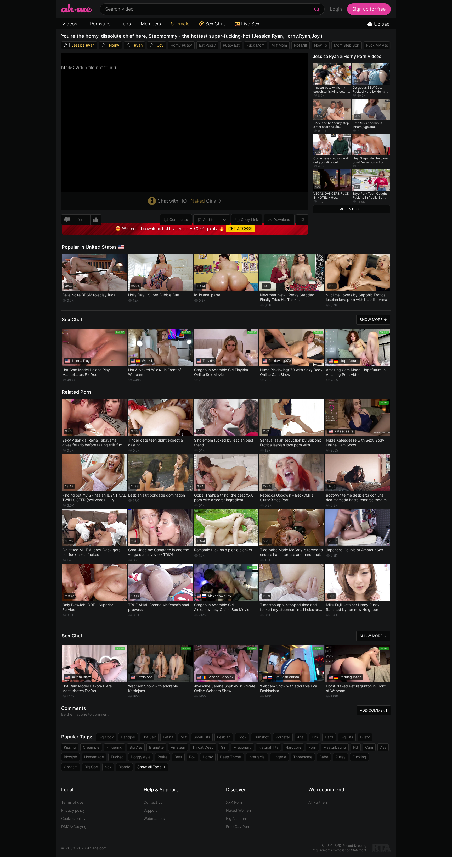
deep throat (230, 757)
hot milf (300, 45)
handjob (128, 737)
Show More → (373, 319)
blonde (124, 767)
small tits (202, 737)
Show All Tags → (151, 767)
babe (323, 757)
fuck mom (255, 45)
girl (223, 747)
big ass (135, 747)
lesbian (223, 737)
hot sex (149, 737)
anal (300, 737)
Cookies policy (73, 818)
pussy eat (231, 45)
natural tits (268, 747)
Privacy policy (73, 810)
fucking (359, 757)
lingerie (279, 757)
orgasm (70, 767)
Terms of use (72, 802)
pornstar (283, 737)
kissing (70, 747)
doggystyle (140, 757)
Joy (160, 45)
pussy (340, 757)
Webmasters (154, 818)
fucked (117, 757)
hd (355, 747)
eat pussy (207, 45)
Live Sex (250, 23)
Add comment (374, 710)
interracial (256, 757)
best (178, 757)
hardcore (293, 747)
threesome (302, 757)
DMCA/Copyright (75, 826)
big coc (91, 767)
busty (365, 737)
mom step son (346, 45)
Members (151, 23)
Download (281, 219)
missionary (242, 747)
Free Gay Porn (238, 826)
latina (168, 737)
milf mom (279, 45)
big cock (106, 737)
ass (383, 747)
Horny (114, 45)
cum (369, 747)
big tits (346, 737)
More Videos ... (351, 209)
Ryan (138, 45)
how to (320, 45)
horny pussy (181, 45)
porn (312, 747)
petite (162, 757)
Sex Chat (215, 23)
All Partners (318, 802)
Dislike (66, 219)
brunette (156, 747)
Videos (69, 23)
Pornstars (100, 23)
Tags (125, 23)
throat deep (203, 747)
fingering (114, 747)
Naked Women (238, 810)
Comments (179, 219)
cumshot (261, 737)
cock (242, 737)
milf (183, 737)
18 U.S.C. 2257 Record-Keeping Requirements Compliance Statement (339, 848)
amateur (178, 747)
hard (329, 737)
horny (208, 757)
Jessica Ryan (82, 45)
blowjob (70, 757)
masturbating (334, 747)
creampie (91, 747)
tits (315, 737)
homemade (94, 757)
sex (108, 767)
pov (192, 757)
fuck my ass (377, 45)
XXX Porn (234, 802)
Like (96, 219)
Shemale (180, 23)
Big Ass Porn (236, 818)
